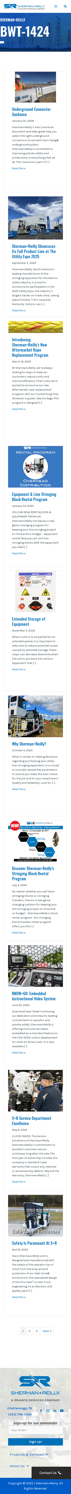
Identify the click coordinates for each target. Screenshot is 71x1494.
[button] (65, 7)
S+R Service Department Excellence (31, 1120)
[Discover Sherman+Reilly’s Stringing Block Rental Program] (35, 841)
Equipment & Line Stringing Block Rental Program (34, 496)
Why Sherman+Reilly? (29, 744)
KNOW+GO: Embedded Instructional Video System (34, 995)
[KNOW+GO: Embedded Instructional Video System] (35, 965)
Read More (18, 168)
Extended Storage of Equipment (28, 621)
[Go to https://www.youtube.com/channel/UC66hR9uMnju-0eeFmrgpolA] (61, 1409)
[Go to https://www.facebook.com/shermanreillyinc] (40, 1410)
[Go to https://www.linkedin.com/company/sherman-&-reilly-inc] (54, 1409)
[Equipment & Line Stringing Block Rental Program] (35, 466)
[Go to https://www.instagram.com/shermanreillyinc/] (47, 1410)
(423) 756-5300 (20, 1414)
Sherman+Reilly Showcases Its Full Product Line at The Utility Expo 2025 (34, 251)
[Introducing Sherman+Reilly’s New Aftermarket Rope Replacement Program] (35, 327)
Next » (47, 1331)
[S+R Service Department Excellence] (35, 1090)
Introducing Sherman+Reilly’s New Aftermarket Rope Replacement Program (30, 347)
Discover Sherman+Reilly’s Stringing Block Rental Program (33, 873)
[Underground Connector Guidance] (35, 86)
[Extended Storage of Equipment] (35, 591)
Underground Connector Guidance (31, 111)
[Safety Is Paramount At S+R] (35, 1215)
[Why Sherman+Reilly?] (35, 716)
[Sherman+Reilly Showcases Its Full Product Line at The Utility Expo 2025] (35, 218)
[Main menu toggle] (56, 6)
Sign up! (35, 1442)
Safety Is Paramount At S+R (34, 1243)
